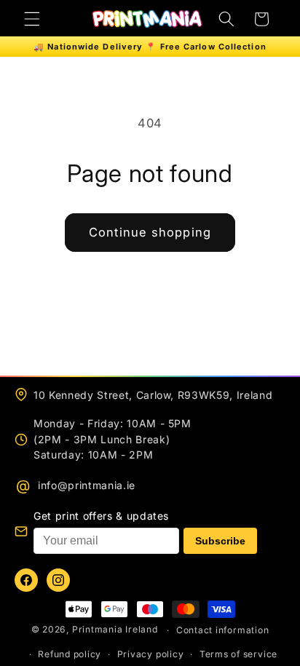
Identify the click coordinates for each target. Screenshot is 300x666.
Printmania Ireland (115, 630)
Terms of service (238, 654)
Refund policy (69, 654)
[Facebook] (26, 580)
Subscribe (220, 541)
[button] (32, 18)
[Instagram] (58, 580)
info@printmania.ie (86, 485)
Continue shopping (150, 232)
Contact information (222, 630)
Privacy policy (150, 654)
